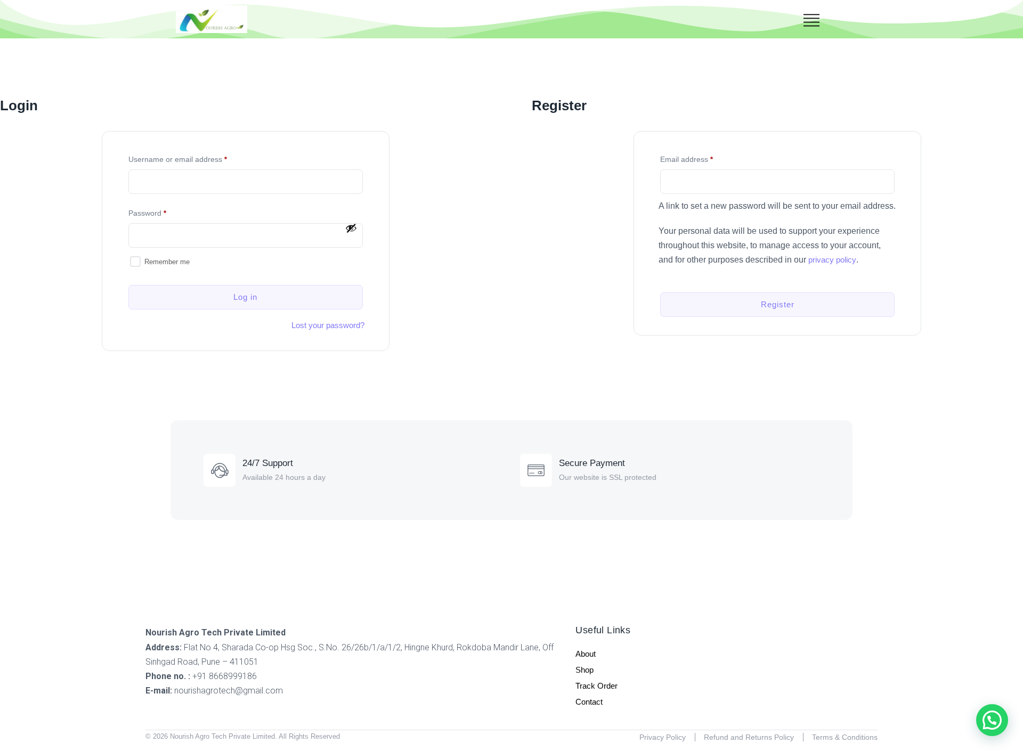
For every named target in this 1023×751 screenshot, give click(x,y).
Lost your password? (327, 325)
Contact (589, 701)
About (585, 653)
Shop (584, 669)
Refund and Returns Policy (749, 737)
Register (777, 304)
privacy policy (832, 259)
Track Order (596, 685)
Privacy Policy (662, 737)
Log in (245, 296)
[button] (992, 720)
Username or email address (191, 158)
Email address (700, 158)
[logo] (211, 19)
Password (160, 211)
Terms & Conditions (845, 737)
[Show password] (351, 228)
